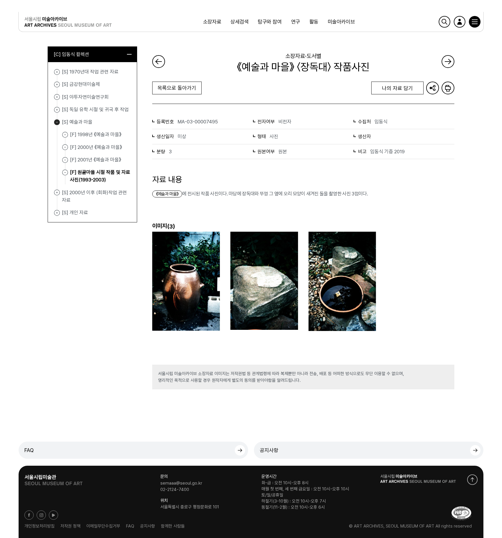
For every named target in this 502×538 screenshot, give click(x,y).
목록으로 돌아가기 (176, 88)
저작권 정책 (70, 526)
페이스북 (29, 515)
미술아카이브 (341, 22)
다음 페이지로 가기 (448, 61)
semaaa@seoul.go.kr (181, 483)
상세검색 (239, 22)
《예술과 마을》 (167, 194)
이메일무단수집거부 (103, 526)
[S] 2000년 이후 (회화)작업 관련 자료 (57, 193)
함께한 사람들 (173, 526)
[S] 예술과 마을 (57, 122)
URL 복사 (432, 88)
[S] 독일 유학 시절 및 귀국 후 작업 (57, 110)
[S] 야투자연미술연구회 (57, 97)
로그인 (459, 22)
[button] (475, 22)
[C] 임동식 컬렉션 (71, 54)
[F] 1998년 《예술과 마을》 (95, 134)
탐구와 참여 (270, 22)
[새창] (461, 513)
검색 (444, 22)
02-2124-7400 (174, 489)
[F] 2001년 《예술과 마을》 (95, 160)
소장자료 (212, 22)
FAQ (29, 450)
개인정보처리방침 (39, 526)
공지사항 (269, 450)
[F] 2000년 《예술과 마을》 (96, 147)
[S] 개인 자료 (57, 213)
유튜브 (53, 515)
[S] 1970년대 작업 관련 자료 (57, 72)
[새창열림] (53, 478)
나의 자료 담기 (397, 88)
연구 (295, 22)
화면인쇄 (448, 88)
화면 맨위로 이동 (472, 479)
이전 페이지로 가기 (158, 61)
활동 (313, 22)
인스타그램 (41, 515)
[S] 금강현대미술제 (57, 84)
